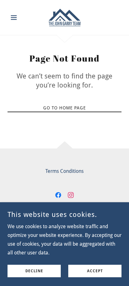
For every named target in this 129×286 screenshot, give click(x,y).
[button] (16, 17)
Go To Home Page (64, 107)
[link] (64, 17)
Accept (95, 271)
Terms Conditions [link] (64, 171)
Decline (34, 271)
